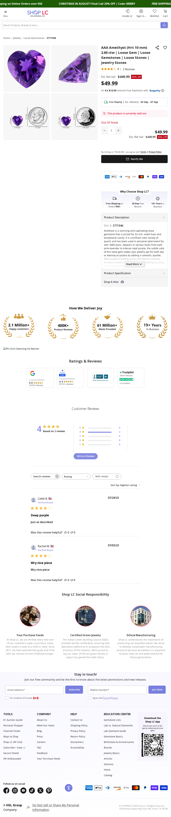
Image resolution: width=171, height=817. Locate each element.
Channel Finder (12, 731)
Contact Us (76, 719)
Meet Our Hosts (45, 725)
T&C (39, 747)
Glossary (108, 764)
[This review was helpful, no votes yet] (65, 532)
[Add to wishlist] (165, 47)
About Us (42, 719)
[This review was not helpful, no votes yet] (71, 532)
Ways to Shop (10, 736)
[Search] (164, 25)
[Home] (43, 13)
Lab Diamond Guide (115, 731)
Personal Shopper (13, 725)
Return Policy (77, 736)
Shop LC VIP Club (12, 742)
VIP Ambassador (12, 758)
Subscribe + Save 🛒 (14, 747)
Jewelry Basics (112, 753)
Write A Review (85, 456)
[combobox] (81, 25)
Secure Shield (11, 753)
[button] (162, 90)
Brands (108, 747)
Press (40, 736)
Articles (108, 758)
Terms (106, 698)
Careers (41, 742)
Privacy (114, 698)
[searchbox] (42, 476)
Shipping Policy (79, 725)
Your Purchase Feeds (48, 758)
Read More (132, 264)
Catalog (108, 775)
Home (107, 769)
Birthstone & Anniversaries (119, 742)
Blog (39, 731)
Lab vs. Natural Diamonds (118, 725)
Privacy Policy (77, 731)
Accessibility (77, 747)
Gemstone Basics (113, 736)
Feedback (42, 753)
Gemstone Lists (112, 719)
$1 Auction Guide (13, 719)
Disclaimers (76, 742)
